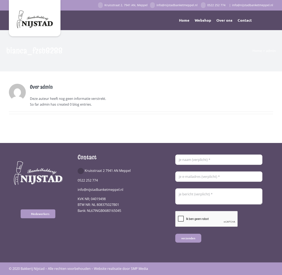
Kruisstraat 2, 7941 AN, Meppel (126, 5)
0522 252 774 (217, 5)
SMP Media (139, 268)
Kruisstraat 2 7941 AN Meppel (108, 170)
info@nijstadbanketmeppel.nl (178, 5)
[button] (266, 20)
